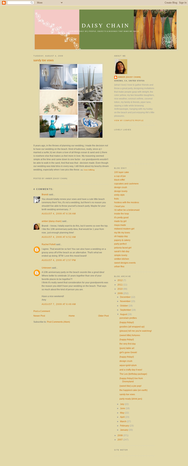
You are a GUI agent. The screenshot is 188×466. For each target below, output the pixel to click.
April (122, 417)
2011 (120, 284)
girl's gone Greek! (128, 352)
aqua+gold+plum (128, 365)
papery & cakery (122, 240)
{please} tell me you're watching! (136, 331)
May (122, 413)
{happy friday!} (127, 322)
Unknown (46, 267)
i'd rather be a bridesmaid (127, 210)
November (125, 301)
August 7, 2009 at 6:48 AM (59, 304)
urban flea (119, 266)
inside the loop (121, 213)
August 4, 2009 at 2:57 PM (59, 260)
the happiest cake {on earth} (133, 390)
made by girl (120, 221)
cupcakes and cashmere (126, 183)
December (125, 297)
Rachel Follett (48, 244)
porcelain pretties (128, 318)
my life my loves (122, 232)
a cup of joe (120, 176)
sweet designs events (125, 263)
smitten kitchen (121, 259)
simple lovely (120, 255)
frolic (116, 198)
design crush (120, 187)
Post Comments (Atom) (58, 322)
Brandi (45, 194)
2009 (120, 293)
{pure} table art (127, 348)
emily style (119, 195)
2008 (120, 435)
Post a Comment (41, 311)
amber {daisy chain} (52, 221)
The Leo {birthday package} (133, 374)
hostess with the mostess (126, 202)
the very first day (128, 344)
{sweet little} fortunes (130, 335)
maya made (120, 225)
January (124, 430)
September (126, 310)
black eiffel (119, 180)
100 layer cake (121, 172)
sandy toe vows (43, 60)
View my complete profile (129, 120)
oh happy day (121, 236)
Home (72, 316)
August (124, 314)
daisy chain (106, 25)
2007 (120, 439)
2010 (120, 289)
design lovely (120, 191)
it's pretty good (121, 217)
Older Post (103, 316)
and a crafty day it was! (131, 369)
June (123, 408)
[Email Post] (33, 174)
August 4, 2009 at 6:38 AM (59, 213)
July (122, 404)
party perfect (120, 244)
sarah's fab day (121, 251)
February (125, 425)
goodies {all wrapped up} (132, 326)
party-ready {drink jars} (131, 399)
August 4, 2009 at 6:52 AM (59, 237)
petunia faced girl (122, 247)
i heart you (119, 206)
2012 (120, 280)
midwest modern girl (124, 228)
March (123, 421)
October (124, 305)
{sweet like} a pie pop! (130, 386)
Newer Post (39, 316)
